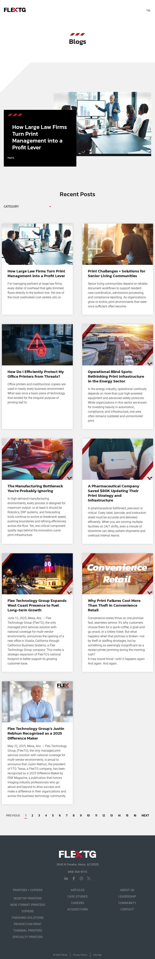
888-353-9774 (77, 871)
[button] (148, 10)
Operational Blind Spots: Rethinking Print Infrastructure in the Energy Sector (116, 376)
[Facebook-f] (74, 878)
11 (96, 815)
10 (88, 815)
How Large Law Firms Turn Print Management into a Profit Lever (39, 137)
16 (135, 815)
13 (111, 815)
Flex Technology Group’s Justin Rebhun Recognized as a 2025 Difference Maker (36, 733)
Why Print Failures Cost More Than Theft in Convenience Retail (114, 605)
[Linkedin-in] (66, 878)
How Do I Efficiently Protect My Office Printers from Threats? (36, 374)
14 (119, 815)
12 (103, 815)
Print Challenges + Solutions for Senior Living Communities (116, 273)
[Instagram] (81, 878)
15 (127, 815)
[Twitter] (89, 878)
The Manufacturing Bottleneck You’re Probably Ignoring (35, 488)
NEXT (145, 815)
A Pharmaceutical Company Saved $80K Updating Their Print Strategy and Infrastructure (113, 493)
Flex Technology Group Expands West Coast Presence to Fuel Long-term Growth (37, 605)
